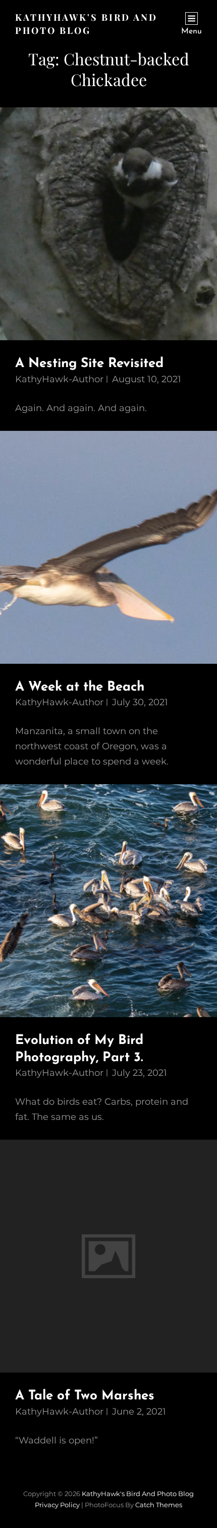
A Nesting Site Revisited (89, 364)
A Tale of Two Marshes (84, 1396)
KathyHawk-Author (59, 379)
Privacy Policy (57, 1505)
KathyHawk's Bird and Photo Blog (138, 1494)
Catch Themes (158, 1505)
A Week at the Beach (79, 687)
